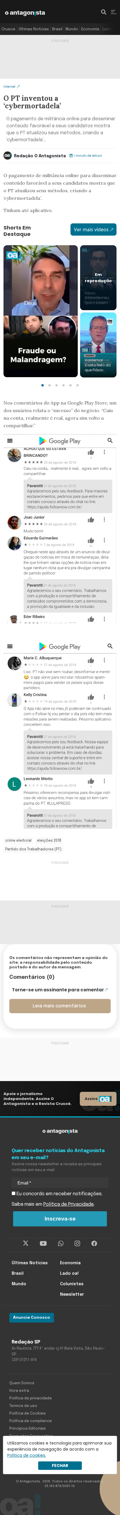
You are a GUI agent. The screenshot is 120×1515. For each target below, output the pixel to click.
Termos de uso (23, 1406)
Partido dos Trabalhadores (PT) (33, 849)
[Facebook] (94, 1243)
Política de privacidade (30, 1398)
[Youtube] (43, 1243)
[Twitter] (26, 1243)
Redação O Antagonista (40, 156)
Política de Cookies (27, 1413)
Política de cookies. (26, 1455)
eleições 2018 (49, 841)
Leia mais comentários (59, 1006)
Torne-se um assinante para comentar (58, 990)
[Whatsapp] (60, 1243)
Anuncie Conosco (31, 1318)
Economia (90, 29)
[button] (42, 385)
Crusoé (8, 29)
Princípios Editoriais (27, 1429)
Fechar (60, 1465)
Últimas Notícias (34, 29)
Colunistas (72, 1284)
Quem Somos (21, 1383)
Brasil (57, 29)
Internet (9, 86)
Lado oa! (110, 29)
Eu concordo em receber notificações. (59, 1193)
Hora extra (19, 1391)
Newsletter (72, 1294)
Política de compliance (30, 1421)
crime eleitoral (18, 841)
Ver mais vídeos (91, 229)
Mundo (72, 29)
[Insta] (77, 1243)
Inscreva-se (60, 1219)
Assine (91, 1098)
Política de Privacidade (68, 1204)
